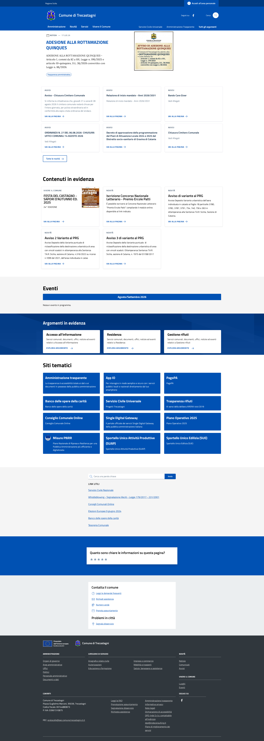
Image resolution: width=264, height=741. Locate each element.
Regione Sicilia (51, 3)
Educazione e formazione (100, 668)
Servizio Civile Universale (150, 26)
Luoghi (182, 683)
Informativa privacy (154, 704)
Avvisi (182, 668)
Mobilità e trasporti (143, 664)
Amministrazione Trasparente (180, 26)
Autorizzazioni (95, 664)
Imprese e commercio (143, 661)
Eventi (182, 687)
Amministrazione (56, 26)
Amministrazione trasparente (159, 700)
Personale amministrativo (55, 675)
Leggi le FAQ (117, 700)
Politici (46, 672)
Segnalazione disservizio (122, 708)
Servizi (84, 26)
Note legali (150, 708)
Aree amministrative (52, 664)
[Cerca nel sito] (216, 15)
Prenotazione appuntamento (124, 704)
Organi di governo (51, 661)
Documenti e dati (51, 679)
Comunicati (184, 664)
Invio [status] (170, 476)
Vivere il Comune (101, 26)
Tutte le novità (53, 158)
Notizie (182, 661)
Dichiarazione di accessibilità (158, 711)
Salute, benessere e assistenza (148, 668)
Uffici (45, 668)
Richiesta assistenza (120, 711)
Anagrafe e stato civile (98, 661)
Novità (73, 26)
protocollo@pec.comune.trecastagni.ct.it (66, 720)
